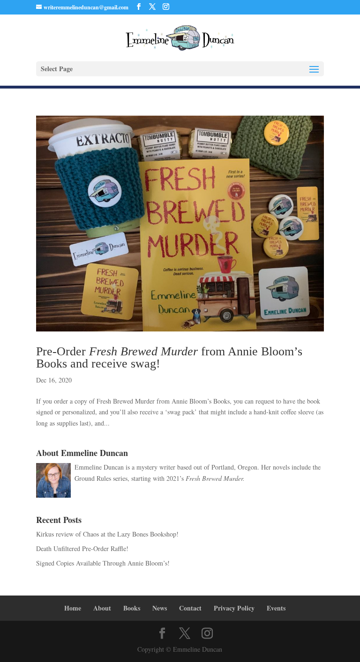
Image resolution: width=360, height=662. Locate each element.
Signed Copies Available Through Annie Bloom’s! (103, 563)
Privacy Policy (234, 608)
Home (72, 608)
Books (131, 608)
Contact (190, 608)
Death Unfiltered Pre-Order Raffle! (82, 548)
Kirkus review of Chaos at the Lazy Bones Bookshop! (107, 534)
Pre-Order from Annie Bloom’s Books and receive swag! (169, 357)
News (159, 608)
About (102, 608)
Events (276, 608)
